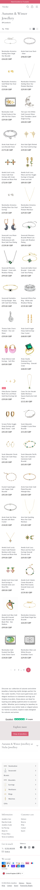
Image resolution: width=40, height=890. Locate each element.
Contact (23, 828)
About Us (5, 831)
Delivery (23, 819)
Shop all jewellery (20, 734)
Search (23, 831)
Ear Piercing (5, 828)
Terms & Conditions (8, 837)
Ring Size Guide (6, 822)
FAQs (22, 825)
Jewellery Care (6, 819)
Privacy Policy (6, 834)
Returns (23, 822)
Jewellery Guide (7, 825)
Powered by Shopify (26, 885)
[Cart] (32, 7)
